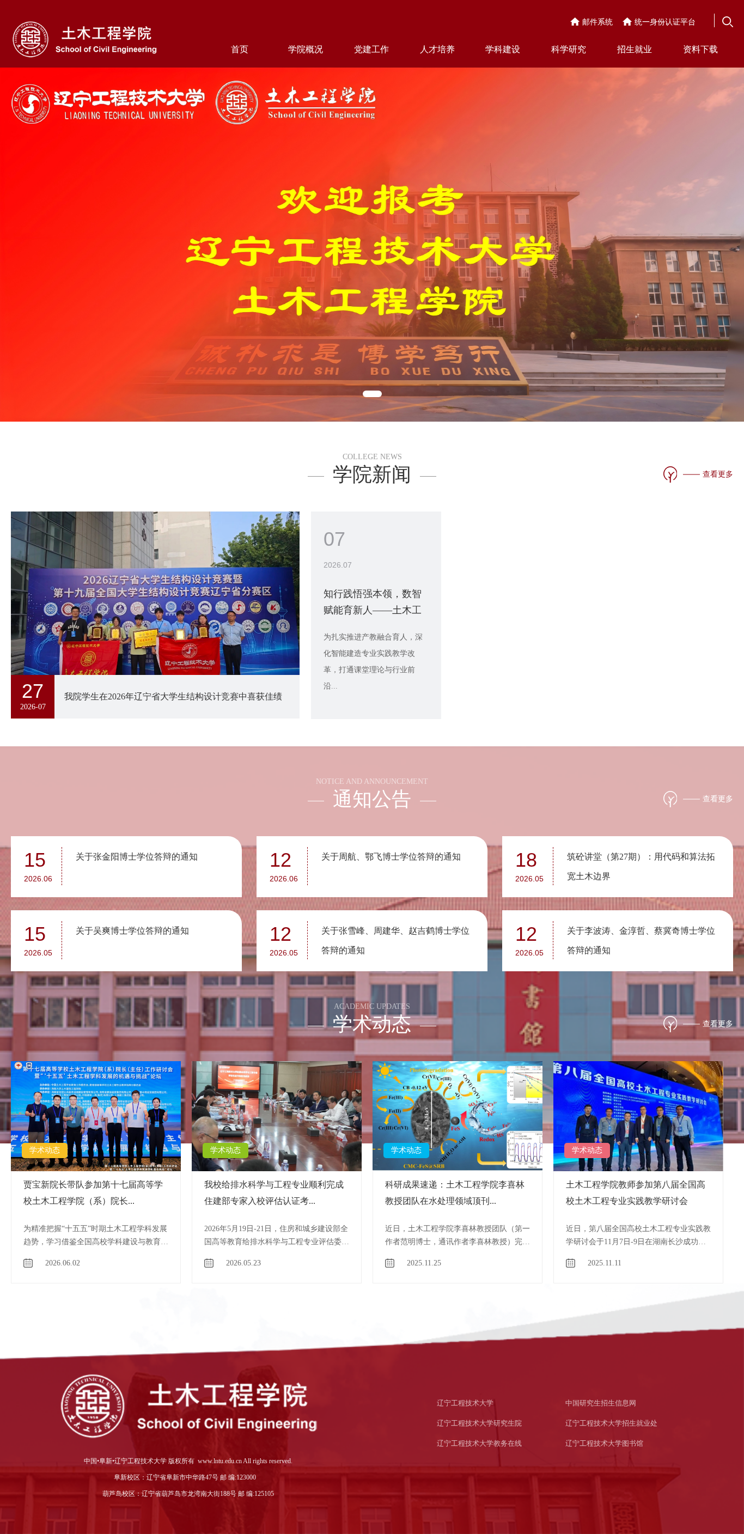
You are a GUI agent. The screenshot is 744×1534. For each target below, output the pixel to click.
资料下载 (700, 49)
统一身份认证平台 (665, 22)
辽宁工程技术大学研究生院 (479, 1423)
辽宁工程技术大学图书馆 (604, 1443)
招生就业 (634, 49)
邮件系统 (597, 22)
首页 (239, 49)
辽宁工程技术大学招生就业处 (611, 1423)
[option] (372, 211)
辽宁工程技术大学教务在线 (479, 1443)
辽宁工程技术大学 (465, 1403)
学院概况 (305, 49)
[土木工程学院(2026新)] (84, 36)
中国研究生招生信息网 (600, 1403)
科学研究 (568, 49)
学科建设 (502, 49)
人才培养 (437, 49)
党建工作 (371, 49)
